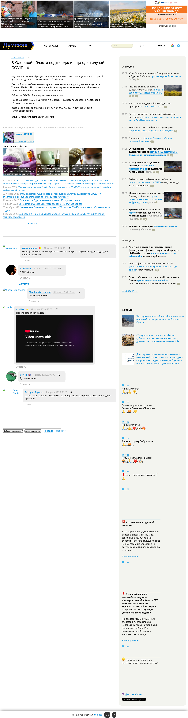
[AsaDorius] (11, 274)
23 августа (128, 240)
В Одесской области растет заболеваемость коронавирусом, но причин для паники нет (19, 171)
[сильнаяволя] (11, 248)
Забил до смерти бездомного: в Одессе (150, 179)
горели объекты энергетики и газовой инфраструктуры (145, 199)
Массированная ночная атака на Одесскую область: (146, 195)
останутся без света (152, 106)
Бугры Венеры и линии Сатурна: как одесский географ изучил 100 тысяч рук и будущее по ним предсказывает (16, 22)
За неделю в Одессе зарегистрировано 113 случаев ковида (50, 203)
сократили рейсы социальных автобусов (151, 130)
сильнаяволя (29, 248)
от (145, 269)
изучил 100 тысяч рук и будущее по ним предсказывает (153, 153)
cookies (98, 714)
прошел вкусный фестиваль (166, 76)
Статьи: (127, 309)
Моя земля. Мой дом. (141, 226)
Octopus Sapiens (34, 392)
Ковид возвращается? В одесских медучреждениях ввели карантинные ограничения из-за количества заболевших (52, 169)
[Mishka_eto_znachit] (14, 289)
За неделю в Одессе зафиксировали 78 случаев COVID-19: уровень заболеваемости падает (56, 209)
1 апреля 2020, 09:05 (44, 374)
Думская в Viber (133, 694)
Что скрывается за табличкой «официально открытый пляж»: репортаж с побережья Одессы (160, 319)
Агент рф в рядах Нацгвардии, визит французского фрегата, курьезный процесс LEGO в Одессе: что (154, 250)
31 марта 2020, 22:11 (54, 248)
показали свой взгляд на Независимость (146, 91)
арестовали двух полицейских (153, 280)
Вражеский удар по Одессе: (145, 209)
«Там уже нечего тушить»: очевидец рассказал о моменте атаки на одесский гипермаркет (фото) (55, 24)
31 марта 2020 (17, 57)
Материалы (51, 45)
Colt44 (23, 374)
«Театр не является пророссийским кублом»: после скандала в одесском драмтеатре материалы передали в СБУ (157, 338)
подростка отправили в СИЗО (145, 182)
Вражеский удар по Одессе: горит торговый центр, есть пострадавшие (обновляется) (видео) (90, 22)
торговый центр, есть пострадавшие (145, 215)
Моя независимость (165, 226)
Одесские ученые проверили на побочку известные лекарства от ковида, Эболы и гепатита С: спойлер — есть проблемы (85, 169)
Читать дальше (130, 556)
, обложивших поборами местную (152, 282)
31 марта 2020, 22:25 (45, 268)
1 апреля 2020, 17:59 (56, 392)
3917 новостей (20, 141)
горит (132, 212)
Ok (107, 714)
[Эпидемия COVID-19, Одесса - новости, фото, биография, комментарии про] (8, 142)
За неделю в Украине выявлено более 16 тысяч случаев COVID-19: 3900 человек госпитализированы (54, 215)
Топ (90, 45)
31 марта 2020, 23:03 (41, 309)
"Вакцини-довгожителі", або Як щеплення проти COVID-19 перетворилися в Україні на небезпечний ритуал (57, 189)
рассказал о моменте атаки (141, 167)
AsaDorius (25, 268)
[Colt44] (11, 380)
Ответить (27, 260)
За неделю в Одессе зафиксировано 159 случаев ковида (50, 200)
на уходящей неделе (154, 256)
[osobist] (8, 307)
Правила (48, 430)
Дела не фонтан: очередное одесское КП (151, 263)
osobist (20, 309)
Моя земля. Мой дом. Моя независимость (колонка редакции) (127, 25)
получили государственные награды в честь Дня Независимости (155, 119)
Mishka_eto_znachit (40, 292)
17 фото (30, 141)
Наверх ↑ (32, 223)
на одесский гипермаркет (145, 170)
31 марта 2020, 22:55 (64, 292)
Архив (72, 45)
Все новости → (130, 290)
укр (142, 45)
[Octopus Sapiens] (12, 393)
